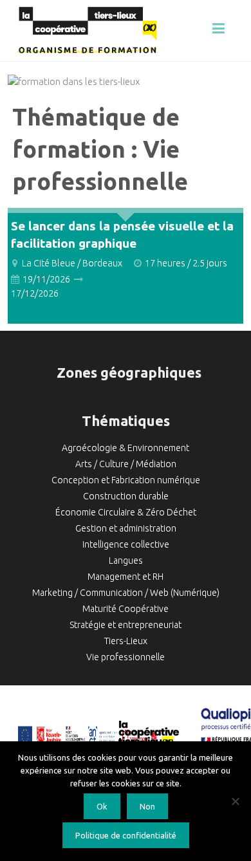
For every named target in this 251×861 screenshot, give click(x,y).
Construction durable (126, 496)
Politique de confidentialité (125, 835)
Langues (126, 560)
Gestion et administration (125, 528)
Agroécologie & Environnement (125, 448)
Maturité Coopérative (125, 609)
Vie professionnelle (125, 657)
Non (147, 806)
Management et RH (125, 576)
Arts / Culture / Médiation (125, 464)
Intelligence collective (125, 544)
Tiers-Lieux (125, 641)
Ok (102, 806)
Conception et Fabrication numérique (125, 480)
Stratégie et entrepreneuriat (125, 625)
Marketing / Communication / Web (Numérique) (125, 593)
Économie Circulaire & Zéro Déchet (125, 512)
